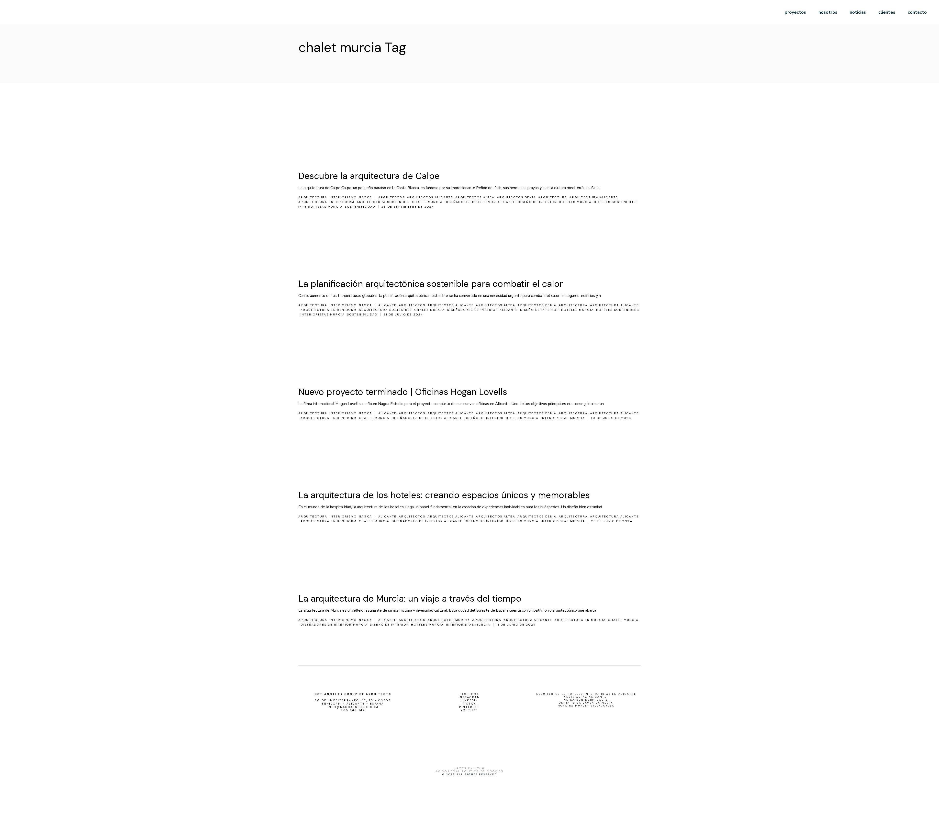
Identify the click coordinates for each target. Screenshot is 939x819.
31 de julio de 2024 (404, 314)
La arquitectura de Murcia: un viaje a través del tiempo (409, 598)
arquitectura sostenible (383, 202)
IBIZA (576, 702)
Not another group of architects (352, 694)
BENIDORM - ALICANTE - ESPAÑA (353, 703)
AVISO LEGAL (448, 771)
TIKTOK (469, 703)
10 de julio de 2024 (611, 418)
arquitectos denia (516, 197)
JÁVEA (588, 702)
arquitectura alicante (593, 197)
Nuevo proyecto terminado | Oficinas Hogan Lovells (402, 392)
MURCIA (582, 705)
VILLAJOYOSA (603, 705)
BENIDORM (585, 699)
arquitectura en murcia (580, 620)
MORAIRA (566, 705)
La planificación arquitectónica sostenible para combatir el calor (430, 284)
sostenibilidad (360, 206)
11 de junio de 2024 (516, 624)
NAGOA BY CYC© (469, 768)
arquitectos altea (475, 197)
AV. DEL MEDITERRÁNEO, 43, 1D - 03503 (353, 700)
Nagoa (365, 197)
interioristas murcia (320, 206)
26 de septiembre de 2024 (408, 206)
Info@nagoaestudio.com (353, 707)
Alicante (387, 305)
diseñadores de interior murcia (334, 624)
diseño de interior (537, 202)
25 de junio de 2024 (611, 521)
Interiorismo (343, 197)
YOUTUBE (469, 710)
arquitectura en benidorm (326, 202)
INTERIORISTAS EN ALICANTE (610, 694)
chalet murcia (427, 202)
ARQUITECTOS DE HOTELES (559, 694)
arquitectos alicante (430, 197)
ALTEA (569, 699)
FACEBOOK (469, 694)
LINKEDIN (469, 700)
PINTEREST (469, 707)
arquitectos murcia (448, 620)
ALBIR (569, 697)
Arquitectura (312, 197)
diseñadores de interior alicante (480, 202)
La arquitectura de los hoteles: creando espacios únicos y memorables (444, 495)
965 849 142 (353, 710)
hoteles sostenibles (615, 202)
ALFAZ (581, 697)
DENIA (564, 702)
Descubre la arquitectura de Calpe (369, 176)
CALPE (602, 699)
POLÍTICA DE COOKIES (482, 771)
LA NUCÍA (604, 702)
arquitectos (391, 197)
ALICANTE (598, 697)
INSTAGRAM (469, 697)
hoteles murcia (575, 202)
